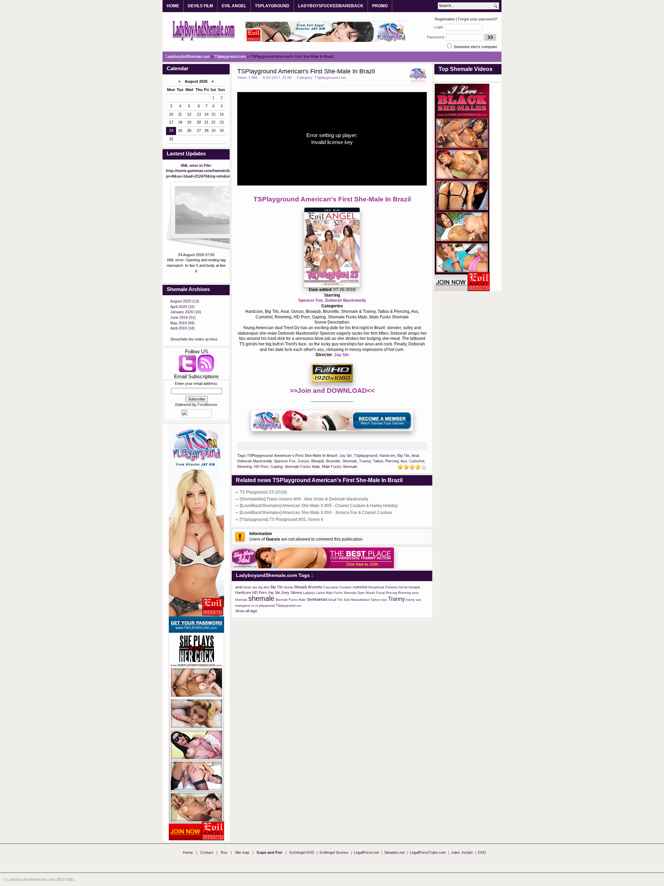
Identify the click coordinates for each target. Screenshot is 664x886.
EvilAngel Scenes (334, 852)
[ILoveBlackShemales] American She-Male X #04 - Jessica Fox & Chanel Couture (316, 512)
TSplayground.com (330, 77)
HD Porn (261, 466)
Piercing (392, 461)
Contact (206, 852)
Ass (403, 461)
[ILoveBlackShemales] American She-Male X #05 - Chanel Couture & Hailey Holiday (319, 505)
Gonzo (303, 461)
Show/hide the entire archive (194, 339)
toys (384, 600)
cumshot (360, 587)
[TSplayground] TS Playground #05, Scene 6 (281, 519)
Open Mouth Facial (371, 593)
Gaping (276, 466)
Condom (346, 587)
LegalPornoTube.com (428, 852)
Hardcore (387, 455)
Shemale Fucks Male (302, 466)
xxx (299, 605)
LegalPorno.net (366, 852)
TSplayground (365, 455)
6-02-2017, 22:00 (277, 77)
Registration (445, 19)
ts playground (265, 605)
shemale (261, 598)
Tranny (365, 461)
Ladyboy (309, 593)
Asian (247, 587)
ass (254, 587)
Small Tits (335, 600)
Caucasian (331, 587)
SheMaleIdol (317, 599)
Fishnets (391, 587)
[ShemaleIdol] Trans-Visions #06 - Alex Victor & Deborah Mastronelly (304, 499)
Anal (415, 455)
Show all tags (246, 611)
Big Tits (403, 455)
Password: (436, 37)
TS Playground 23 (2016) (263, 492)
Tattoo (378, 461)
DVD (482, 852)
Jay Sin (341, 354)
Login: (439, 27)
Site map (242, 852)
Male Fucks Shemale (339, 466)
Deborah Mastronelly (345, 300)
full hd (403, 587)
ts (252, 605)
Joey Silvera (291, 592)
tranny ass (413, 600)
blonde (288, 587)
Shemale (349, 461)
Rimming (244, 466)
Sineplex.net (394, 852)
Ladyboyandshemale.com (204, 30)
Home (188, 852)
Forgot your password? (477, 19)
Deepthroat (376, 587)
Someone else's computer (475, 47)
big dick (263, 587)
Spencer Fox (310, 300)
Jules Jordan (462, 852)
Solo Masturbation (357, 600)
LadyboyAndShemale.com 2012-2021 (40, 879)
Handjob (414, 587)
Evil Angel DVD (301, 852)
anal (238, 587)
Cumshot (416, 461)
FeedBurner (207, 405)
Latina (320, 593)
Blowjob (317, 461)
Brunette (333, 461)
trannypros (242, 605)
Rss (224, 852)
